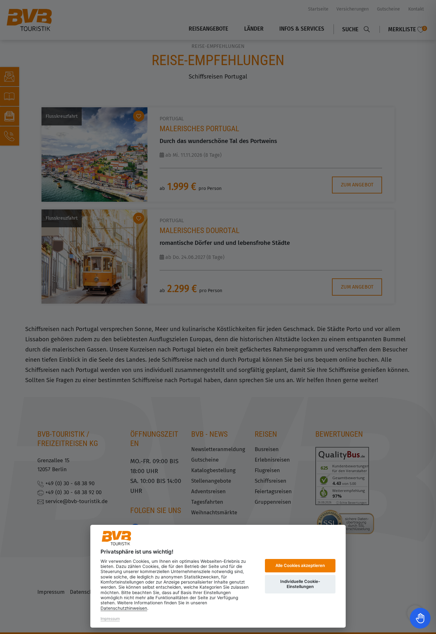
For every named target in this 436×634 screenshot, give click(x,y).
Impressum (110, 618)
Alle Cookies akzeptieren (300, 565)
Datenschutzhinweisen (124, 608)
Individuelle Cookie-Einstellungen (300, 584)
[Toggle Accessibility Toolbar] (420, 618)
